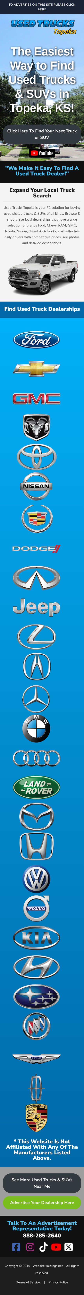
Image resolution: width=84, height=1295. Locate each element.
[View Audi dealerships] (36, 758)
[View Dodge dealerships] (36, 548)
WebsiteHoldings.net (48, 1266)
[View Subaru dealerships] (36, 997)
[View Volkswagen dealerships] (36, 879)
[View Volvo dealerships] (36, 908)
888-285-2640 (42, 1235)
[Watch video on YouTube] (42, 153)
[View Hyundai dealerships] (36, 967)
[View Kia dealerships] (36, 938)
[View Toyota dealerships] (36, 457)
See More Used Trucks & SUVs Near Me (42, 1183)
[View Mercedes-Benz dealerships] (36, 699)
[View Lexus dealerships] (36, 637)
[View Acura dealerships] (36, 666)
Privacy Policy (58, 1282)
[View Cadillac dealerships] (36, 519)
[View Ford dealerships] (36, 339)
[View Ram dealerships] (36, 427)
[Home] (42, 24)
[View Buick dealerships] (36, 1026)
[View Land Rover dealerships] (36, 787)
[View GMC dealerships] (36, 398)
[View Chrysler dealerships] (36, 1059)
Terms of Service (28, 1282)
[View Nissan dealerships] (36, 486)
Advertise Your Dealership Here (42, 1203)
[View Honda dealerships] (36, 846)
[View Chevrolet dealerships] (36, 368)
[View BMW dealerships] (36, 728)
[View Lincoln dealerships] (36, 1088)
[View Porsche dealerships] (36, 1118)
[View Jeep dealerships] (36, 607)
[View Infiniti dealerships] (36, 578)
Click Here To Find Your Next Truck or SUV (42, 134)
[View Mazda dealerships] (36, 817)
